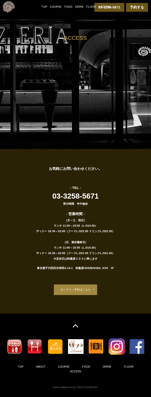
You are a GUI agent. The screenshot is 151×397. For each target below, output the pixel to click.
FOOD (68, 6)
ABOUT (40, 366)
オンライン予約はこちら (75, 289)
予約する (137, 7)
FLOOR (91, 6)
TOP (44, 6)
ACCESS (104, 6)
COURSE (56, 6)
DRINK (79, 6)
